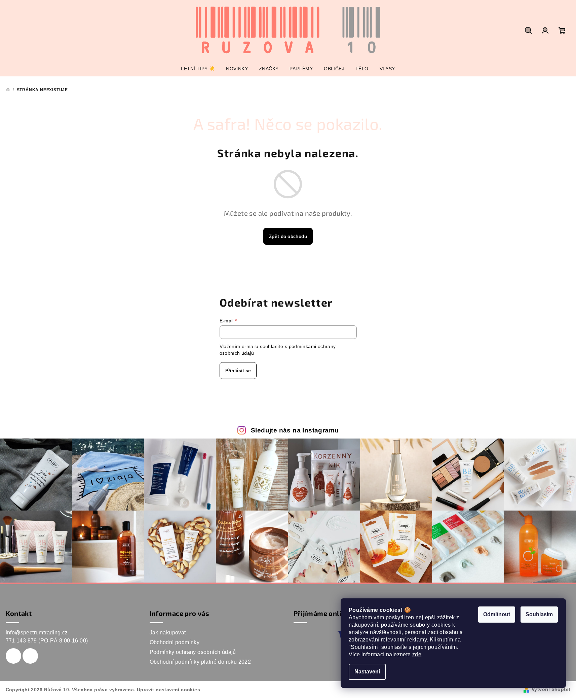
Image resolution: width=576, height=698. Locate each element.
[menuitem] (198, 68)
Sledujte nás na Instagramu (295, 430)
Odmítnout (496, 614)
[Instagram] (30, 656)
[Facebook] (13, 656)
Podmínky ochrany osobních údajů (193, 652)
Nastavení (367, 671)
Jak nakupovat (168, 632)
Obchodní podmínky (175, 642)
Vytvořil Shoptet (551, 689)
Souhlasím (539, 614)
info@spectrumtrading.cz (37, 632)
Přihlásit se (238, 370)
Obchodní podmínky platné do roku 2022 (200, 662)
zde (416, 654)
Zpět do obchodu (288, 236)
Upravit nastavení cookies (168, 689)
